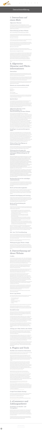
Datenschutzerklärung (22, 425)
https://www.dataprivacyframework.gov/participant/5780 (17, 389)
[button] (1, 428)
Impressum (19, 425)
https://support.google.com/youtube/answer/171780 (16, 369)
